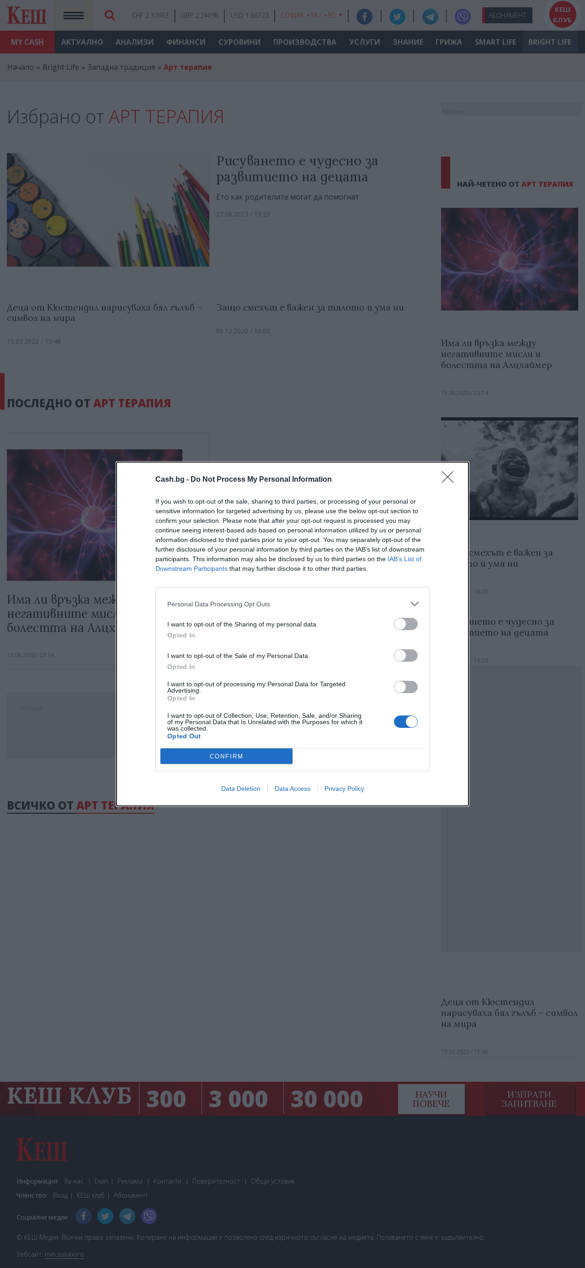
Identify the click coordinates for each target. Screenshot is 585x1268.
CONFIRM (227, 756)
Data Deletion (241, 788)
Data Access (292, 788)
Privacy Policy (344, 788)
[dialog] (292, 634)
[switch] (406, 624)
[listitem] (292, 604)
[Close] (450, 480)
